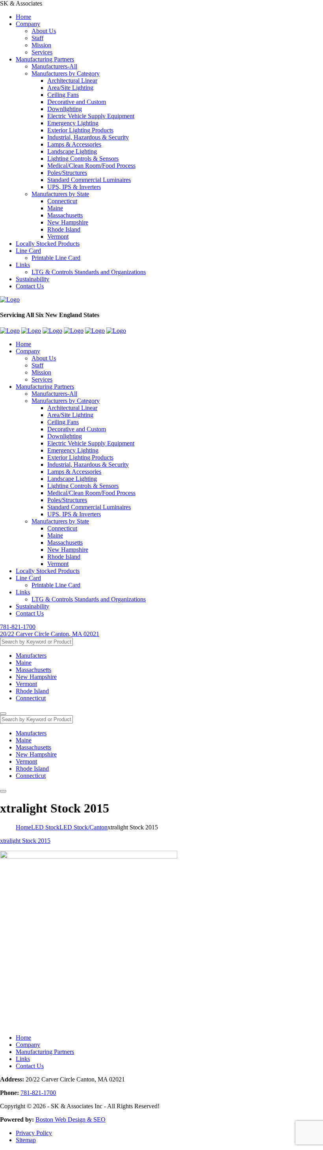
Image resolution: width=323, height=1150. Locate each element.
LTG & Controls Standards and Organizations (89, 272)
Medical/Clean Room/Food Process (91, 165)
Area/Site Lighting (70, 87)
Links (23, 265)
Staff (37, 38)
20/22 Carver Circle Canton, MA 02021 (49, 634)
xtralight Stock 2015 (25, 840)
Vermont (58, 236)
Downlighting (64, 109)
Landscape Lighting (72, 151)
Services (42, 52)
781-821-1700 (17, 626)
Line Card (28, 250)
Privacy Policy (34, 1133)
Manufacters (31, 655)
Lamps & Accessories (74, 144)
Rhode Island (63, 229)
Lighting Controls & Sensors (83, 158)
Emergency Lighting (72, 123)
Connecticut (62, 201)
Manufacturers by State (60, 194)
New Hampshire (67, 222)
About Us (44, 31)
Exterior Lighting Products (80, 130)
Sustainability (32, 279)
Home (23, 16)
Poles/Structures (67, 172)
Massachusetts (65, 215)
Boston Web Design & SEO (70, 1119)
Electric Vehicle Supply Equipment (90, 116)
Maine (55, 208)
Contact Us (30, 286)
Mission (41, 45)
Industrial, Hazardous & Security (88, 137)
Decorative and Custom (76, 101)
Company (28, 23)
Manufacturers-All (54, 66)
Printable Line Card (56, 257)
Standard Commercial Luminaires (89, 179)
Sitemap (26, 1140)
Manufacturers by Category (66, 73)
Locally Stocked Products (48, 243)
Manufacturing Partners (45, 59)
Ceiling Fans (63, 94)
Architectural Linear (72, 80)
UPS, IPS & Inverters (74, 187)
